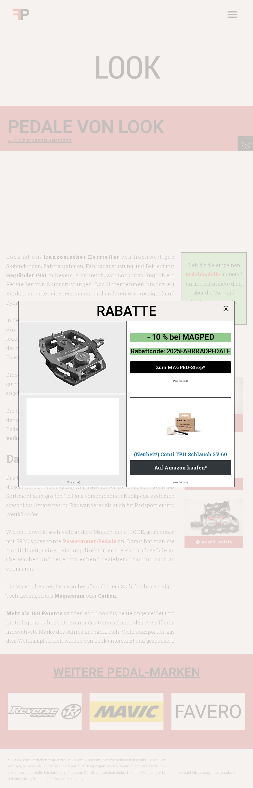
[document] (126, 394)
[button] (226, 309)
